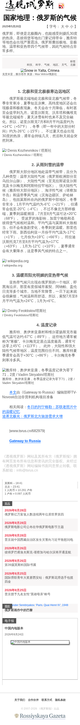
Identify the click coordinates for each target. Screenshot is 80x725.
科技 (29, 64)
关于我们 (19, 699)
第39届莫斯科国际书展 (20, 565)
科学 (38, 64)
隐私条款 (60, 699)
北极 (73, 64)
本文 (12, 392)
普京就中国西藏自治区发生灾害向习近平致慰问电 (39, 539)
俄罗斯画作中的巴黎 (19, 610)
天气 (64, 64)
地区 (55, 64)
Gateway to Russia (25, 441)
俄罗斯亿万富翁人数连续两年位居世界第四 (34, 514)
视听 (7, 606)
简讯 (7, 503)
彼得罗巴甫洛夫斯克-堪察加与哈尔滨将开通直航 (38, 552)
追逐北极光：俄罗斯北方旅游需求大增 (32, 416)
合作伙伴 (33, 699)
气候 (47, 64)
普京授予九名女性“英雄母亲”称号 (27, 594)
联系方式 (47, 699)
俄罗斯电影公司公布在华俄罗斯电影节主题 (34, 527)
